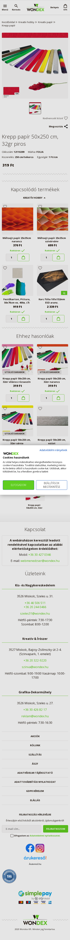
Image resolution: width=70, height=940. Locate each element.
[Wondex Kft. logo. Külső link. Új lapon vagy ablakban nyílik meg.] (11, 453)
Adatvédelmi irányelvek (53, 450)
